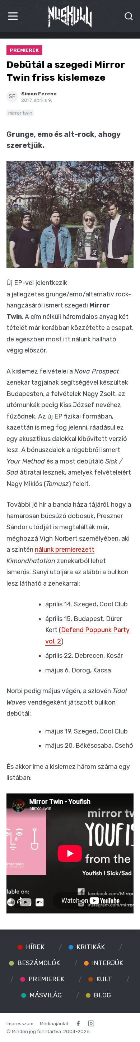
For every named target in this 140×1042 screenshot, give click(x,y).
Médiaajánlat (54, 1023)
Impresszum (19, 1023)
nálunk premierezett (64, 549)
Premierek (24, 50)
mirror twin (20, 113)
